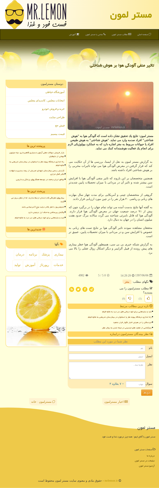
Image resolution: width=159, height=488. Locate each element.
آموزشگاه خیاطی (55, 92)
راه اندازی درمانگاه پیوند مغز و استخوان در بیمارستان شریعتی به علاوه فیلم (120, 317)
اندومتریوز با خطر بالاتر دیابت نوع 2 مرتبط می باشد (43, 207)
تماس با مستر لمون (95, 34)
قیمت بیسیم (58, 133)
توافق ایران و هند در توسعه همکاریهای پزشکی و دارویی (40, 179)
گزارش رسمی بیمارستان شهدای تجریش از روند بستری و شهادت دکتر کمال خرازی (36, 172)
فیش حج (60, 125)
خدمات (58, 265)
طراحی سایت (57, 117)
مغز (127, 281)
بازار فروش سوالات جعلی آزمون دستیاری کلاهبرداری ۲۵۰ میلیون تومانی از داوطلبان (36, 154)
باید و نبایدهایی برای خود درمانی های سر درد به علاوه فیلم (127, 312)
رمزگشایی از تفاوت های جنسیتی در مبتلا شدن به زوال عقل (127, 328)
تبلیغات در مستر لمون (145, 460)
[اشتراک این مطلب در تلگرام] (91, 289)
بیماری (58, 254)
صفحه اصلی (143, 34)
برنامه (33, 254)
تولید (17, 265)
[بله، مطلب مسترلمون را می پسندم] (148, 299)
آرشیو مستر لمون (147, 466)
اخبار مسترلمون (114, 401)
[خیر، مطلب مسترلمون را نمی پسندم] (130, 299)
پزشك (46, 254)
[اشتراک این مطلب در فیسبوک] (85, 289)
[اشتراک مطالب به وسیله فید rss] (72, 289)
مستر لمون (131, 14)
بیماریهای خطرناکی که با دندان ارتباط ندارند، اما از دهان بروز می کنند (37, 199)
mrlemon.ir (111, 480)
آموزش (72, 34)
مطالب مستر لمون (120, 34)
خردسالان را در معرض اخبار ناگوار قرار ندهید (132, 322)
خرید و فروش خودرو (53, 108)
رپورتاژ (44, 265)
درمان (20, 254)
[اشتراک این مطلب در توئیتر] (78, 289)
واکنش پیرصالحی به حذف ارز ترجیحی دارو (46, 212)
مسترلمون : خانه (41, 401)
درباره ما (151, 456)
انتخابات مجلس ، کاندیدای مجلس (46, 100)
